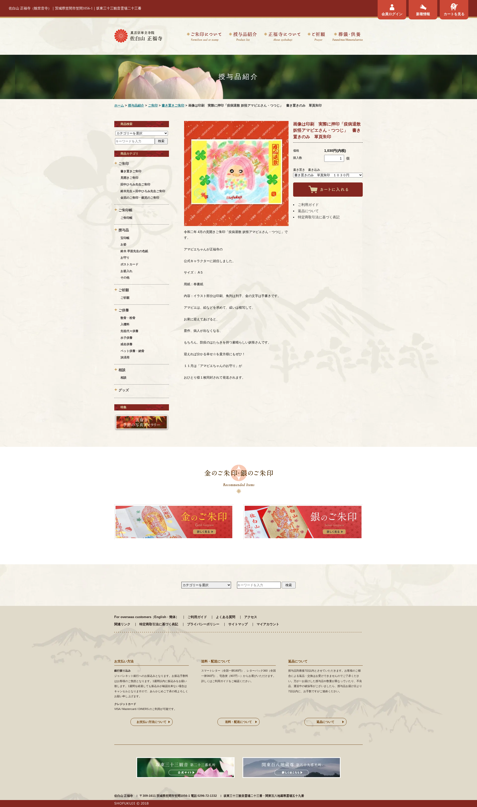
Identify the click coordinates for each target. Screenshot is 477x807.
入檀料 (124, 324)
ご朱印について (204, 37)
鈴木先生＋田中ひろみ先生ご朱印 (142, 191)
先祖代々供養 (129, 331)
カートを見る (454, 14)
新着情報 (423, 14)
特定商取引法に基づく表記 (319, 217)
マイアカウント (268, 624)
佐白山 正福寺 (123, 796)
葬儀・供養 (347, 37)
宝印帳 (124, 238)
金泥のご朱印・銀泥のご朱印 (139, 197)
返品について (308, 211)
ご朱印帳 (126, 218)
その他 (124, 277)
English (160, 617)
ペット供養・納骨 (132, 351)
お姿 (123, 244)
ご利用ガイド (308, 205)
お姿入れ (126, 271)
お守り (124, 257)
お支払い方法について (151, 722)
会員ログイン (392, 14)
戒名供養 (126, 344)
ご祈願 (316, 37)
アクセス (250, 617)
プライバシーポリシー (203, 624)
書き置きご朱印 (173, 105)
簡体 (172, 617)
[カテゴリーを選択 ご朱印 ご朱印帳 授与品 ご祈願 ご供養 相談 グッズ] (141, 133)
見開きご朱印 (129, 177)
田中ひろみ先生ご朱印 (135, 184)
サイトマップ (238, 624)
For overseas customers (132, 617)
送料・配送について (238, 722)
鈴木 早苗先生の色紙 (134, 251)
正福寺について (282, 37)
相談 (123, 377)
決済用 (124, 357)
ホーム (119, 105)
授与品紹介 (243, 37)
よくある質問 (225, 617)
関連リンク (122, 624)
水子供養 (126, 338)
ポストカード (129, 264)
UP (464, 794)
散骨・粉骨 (127, 318)
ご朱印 (153, 105)
